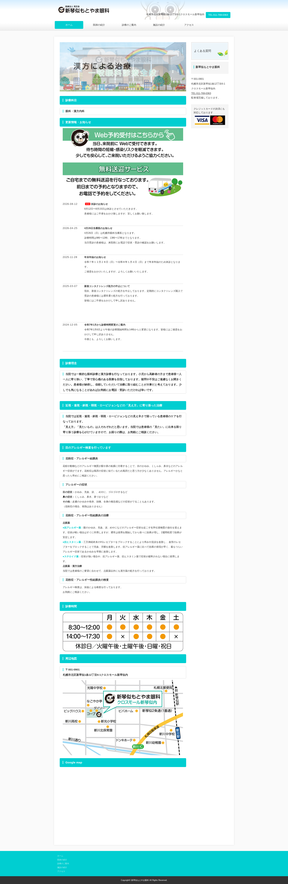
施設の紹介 (159, 25)
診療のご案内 (129, 25)
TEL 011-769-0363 (218, 15)
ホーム (69, 25)
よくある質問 (202, 50)
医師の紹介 (99, 25)
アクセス (189, 25)
